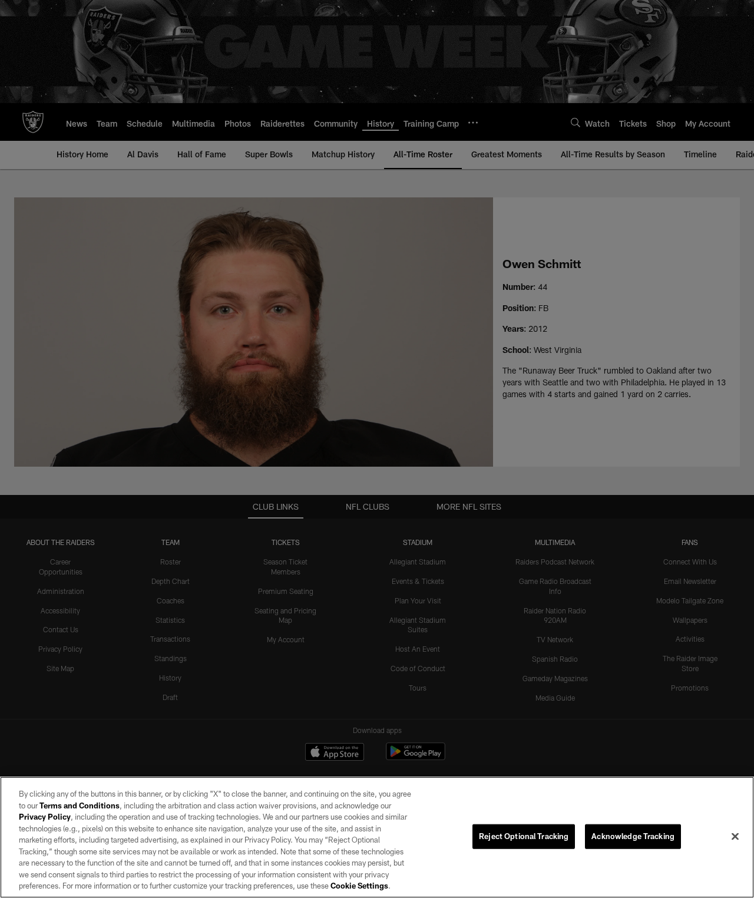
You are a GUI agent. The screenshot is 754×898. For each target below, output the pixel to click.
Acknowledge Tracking (632, 836)
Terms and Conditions (79, 805)
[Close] (735, 837)
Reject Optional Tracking (523, 836)
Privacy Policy (45, 816)
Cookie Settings (359, 885)
